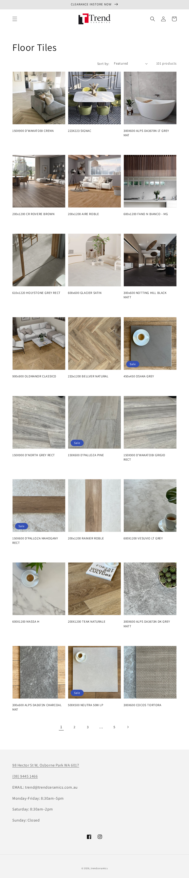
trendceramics (99, 868)
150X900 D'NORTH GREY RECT (33, 455)
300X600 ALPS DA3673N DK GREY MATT (147, 623)
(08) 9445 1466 (25, 776)
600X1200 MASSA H (25, 621)
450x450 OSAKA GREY (139, 376)
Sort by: (103, 63)
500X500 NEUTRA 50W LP (85, 705)
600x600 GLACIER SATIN (85, 293)
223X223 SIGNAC (79, 131)
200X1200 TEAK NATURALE (86, 621)
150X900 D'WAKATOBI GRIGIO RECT (144, 457)
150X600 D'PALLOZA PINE (86, 455)
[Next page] (127, 727)
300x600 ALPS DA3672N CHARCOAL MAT (37, 707)
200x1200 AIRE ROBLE (83, 214)
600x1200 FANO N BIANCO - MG (146, 214)
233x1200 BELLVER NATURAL (88, 376)
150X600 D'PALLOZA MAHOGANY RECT (35, 540)
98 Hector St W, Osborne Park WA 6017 (45, 765)
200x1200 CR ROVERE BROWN (33, 214)
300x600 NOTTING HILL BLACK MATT (145, 295)
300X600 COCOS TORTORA (142, 705)
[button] (14, 19)
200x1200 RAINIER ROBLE (86, 538)
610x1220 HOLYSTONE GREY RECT (36, 293)
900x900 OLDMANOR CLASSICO (34, 376)
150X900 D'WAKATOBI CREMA (33, 131)
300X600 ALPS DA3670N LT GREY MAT (146, 133)
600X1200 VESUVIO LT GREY (143, 538)
